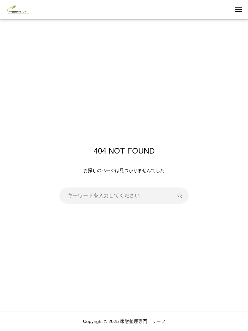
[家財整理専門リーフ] (18, 9)
